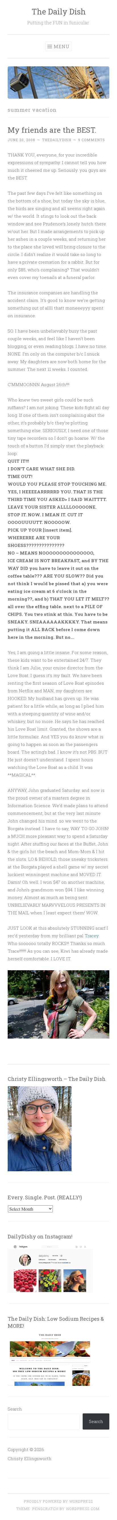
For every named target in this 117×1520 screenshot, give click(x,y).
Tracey (92, 935)
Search (15, 1409)
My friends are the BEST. (52, 130)
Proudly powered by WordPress (58, 1501)
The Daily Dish (59, 11)
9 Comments (91, 140)
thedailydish (56, 140)
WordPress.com (82, 1508)
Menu (62, 46)
